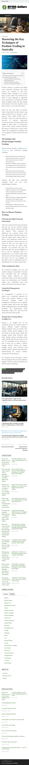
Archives (12, 594)
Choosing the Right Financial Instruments (12, 79)
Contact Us (5, 673)
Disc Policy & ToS (6, 675)
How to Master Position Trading (9, 77)
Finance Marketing (8, 615)
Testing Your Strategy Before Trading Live (12, 83)
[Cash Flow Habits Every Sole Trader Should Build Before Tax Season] (6, 459)
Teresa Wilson (14, 52)
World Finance (7, 663)
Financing (6, 625)
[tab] (5, 594)
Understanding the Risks (9, 80)
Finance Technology (9, 620)
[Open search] (25, 15)
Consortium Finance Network (9, 708)
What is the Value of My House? (9, 742)
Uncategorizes (7, 658)
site (11, 106)
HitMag (15, 763)
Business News (7, 603)
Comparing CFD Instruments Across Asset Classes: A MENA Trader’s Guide (19, 579)
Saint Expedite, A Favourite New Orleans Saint (13, 719)
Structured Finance (9, 653)
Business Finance (8, 600)
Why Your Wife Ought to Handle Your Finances (13, 736)
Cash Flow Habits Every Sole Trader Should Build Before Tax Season (19, 460)
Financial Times (8, 623)
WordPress (9, 763)
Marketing (6, 633)
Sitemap (4, 678)
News (5, 638)
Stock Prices (7, 650)
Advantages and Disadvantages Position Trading (13, 75)
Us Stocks (6, 660)
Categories (5, 594)
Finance (6, 608)
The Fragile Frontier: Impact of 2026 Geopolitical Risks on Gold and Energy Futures (19, 500)
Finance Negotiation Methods (9, 714)
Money (6, 635)
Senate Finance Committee (10, 645)
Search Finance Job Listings (8, 725)
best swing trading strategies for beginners (12, 370)
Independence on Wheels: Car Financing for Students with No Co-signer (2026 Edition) (19, 553)
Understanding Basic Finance (9, 702)
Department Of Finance (10, 605)
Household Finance (8, 628)
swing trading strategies (8, 373)
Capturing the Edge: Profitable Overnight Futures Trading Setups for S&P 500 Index (19, 541)
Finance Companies (9, 613)
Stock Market (5, 36)
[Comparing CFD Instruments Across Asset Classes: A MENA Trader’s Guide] (6, 578)
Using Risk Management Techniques (11, 82)
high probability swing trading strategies (12, 371)
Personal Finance (8, 640)
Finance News (7, 618)
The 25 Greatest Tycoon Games (9, 730)
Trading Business (8, 655)
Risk (3, 294)
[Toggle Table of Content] (21, 73)
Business (6, 598)
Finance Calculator (8, 610)
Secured (6, 643)
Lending (6, 630)
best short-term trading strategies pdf (15, 368)
